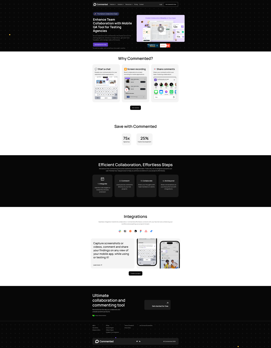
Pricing (136, 4)
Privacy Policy (128, 327)
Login (160, 4)
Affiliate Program (110, 330)
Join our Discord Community (145, 325)
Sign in (93, 325)
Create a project (136, 273)
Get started (135, 108)
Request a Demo (96, 330)
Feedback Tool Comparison (112, 332)
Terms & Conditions (129, 325)
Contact (141, 4)
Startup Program (110, 327)
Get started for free (170, 4)
